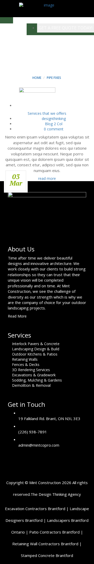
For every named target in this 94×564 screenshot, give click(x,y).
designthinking (54, 118)
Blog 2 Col (53, 123)
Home (36, 77)
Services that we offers (47, 113)
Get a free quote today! (65, 28)
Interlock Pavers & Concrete (36, 343)
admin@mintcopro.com (38, 445)
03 (16, 179)
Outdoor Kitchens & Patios (34, 354)
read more (47, 178)
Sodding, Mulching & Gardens (37, 380)
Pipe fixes (54, 77)
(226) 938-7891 (32, 431)
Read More (18, 316)
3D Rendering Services (31, 369)
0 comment (53, 128)
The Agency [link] (56, 494)
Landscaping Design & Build (35, 348)
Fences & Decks (25, 364)
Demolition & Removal (31, 385)
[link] (35, 508)
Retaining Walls (25, 359)
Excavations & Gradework (34, 374)
